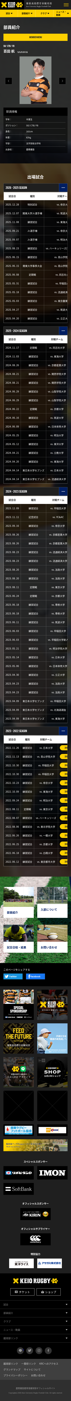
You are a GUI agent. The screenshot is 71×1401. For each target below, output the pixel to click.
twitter (29, 1350)
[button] (62, 80)
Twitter (13, 976)
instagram (39, 1350)
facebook (48, 1350)
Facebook (35, 976)
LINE (23, 1349)
